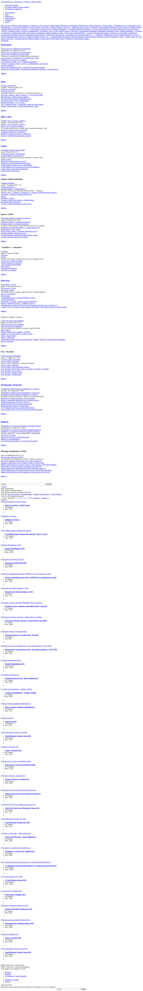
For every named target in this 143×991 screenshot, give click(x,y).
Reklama (8, 974)
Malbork (4, 422)
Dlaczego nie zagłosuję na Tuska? (12, 457)
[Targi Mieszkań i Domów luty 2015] (13, 819)
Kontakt (7, 981)
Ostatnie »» (45, 498)
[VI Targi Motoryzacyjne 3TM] (11, 877)
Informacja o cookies (12, 980)
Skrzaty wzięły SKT (7, 91)
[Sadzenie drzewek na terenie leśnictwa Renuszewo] (18, 790)
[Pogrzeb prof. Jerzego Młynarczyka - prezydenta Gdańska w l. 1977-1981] (26, 646)
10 (32, 498)
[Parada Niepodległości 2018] (11, 545)
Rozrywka (5, 280)
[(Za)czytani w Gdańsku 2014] (11, 891)
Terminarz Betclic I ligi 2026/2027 (12, 156)
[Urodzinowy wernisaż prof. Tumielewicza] (15, 848)
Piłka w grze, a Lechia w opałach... (12, 126)
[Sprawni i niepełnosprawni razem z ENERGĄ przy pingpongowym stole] (26, 574)
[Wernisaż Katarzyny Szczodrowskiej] (14, 631)
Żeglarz (3, 257)
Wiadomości (6, 45)
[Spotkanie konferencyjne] (10, 675)
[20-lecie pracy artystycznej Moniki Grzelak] (16, 761)
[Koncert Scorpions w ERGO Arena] (13, 502)
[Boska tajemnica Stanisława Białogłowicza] (16, 704)
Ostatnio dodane (26, 494)
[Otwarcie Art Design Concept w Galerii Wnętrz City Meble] (21, 617)
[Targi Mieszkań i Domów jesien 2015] (14, 732)
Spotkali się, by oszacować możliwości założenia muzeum (20, 431)
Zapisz (83, 989)
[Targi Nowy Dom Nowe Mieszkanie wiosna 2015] (18, 804)
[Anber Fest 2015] (7, 718)
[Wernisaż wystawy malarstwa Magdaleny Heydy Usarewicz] (21, 603)
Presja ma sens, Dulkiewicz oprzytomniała (15, 54)
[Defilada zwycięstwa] (8, 516)
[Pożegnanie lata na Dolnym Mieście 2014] (15, 920)
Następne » (37, 498)
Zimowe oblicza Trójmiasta (10, 361)
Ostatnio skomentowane (42, 494)
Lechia (4, 146)
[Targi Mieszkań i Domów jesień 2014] (14, 949)
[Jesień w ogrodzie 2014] (9, 934)
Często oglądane (56, 494)
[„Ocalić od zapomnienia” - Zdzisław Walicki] (16, 689)
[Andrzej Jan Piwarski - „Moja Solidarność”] (16, 833)
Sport (3, 82)
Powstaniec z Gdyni (7, 290)
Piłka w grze (6, 117)
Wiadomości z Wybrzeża (11, 385)
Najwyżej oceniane (13, 494)
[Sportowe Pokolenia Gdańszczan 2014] (14, 905)
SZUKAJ (49, 484)
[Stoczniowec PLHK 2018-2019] (12, 559)
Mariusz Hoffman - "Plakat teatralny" (13, 189)
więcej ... (4, 73)
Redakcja (8, 972)
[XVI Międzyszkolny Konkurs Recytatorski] (16, 530)
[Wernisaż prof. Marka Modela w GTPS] (15, 588)
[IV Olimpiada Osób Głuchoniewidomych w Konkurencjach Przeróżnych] (26, 862)
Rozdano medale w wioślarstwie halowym (15, 224)
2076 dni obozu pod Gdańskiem (11, 326)
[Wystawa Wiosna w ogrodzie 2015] (13, 776)
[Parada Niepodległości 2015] (11, 660)
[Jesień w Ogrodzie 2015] (10, 747)
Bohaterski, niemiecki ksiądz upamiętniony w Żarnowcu (19, 394)
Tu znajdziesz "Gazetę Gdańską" (16, 976)
